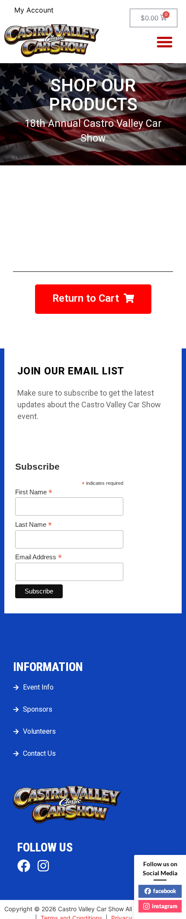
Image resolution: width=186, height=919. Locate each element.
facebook (164, 890)
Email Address (38, 557)
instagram (164, 906)
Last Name (33, 524)
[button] (165, 42)
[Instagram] (43, 865)
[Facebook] (23, 865)
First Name (33, 492)
